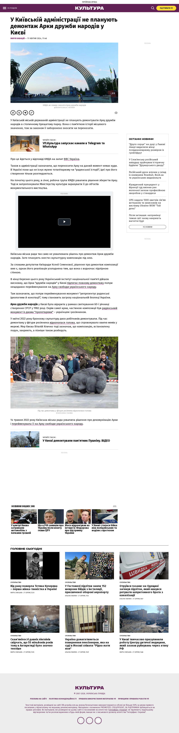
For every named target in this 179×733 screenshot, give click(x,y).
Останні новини (141, 139)
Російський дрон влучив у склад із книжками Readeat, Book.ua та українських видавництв (147, 175)
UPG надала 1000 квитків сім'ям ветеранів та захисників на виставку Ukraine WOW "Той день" (147, 204)
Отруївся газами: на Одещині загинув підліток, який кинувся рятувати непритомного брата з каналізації (141, 590)
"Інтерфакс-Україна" (117, 710)
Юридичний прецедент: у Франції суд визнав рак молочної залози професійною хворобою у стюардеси (147, 189)
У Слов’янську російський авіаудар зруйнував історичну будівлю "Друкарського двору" (146, 162)
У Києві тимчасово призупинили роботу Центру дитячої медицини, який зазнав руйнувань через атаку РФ (144, 644)
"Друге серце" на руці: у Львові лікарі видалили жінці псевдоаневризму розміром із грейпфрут (147, 148)
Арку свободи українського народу (74, 286)
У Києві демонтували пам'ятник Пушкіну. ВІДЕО (76, 440)
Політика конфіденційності (63, 699)
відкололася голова (62, 322)
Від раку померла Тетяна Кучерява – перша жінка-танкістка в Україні (33, 587)
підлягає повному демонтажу (85, 283)
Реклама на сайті (38, 699)
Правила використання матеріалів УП (97, 699)
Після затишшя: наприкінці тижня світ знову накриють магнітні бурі (145, 218)
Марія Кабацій (17, 38)
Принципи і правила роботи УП (133, 699)
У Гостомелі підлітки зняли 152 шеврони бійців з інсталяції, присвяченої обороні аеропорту (87, 589)
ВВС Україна (71, 159)
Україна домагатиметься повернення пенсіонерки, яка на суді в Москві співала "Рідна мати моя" (87, 644)
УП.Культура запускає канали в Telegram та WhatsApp (74, 144)
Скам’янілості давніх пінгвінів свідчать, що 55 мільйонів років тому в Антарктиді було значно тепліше (31, 644)
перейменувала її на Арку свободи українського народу (47, 423)
